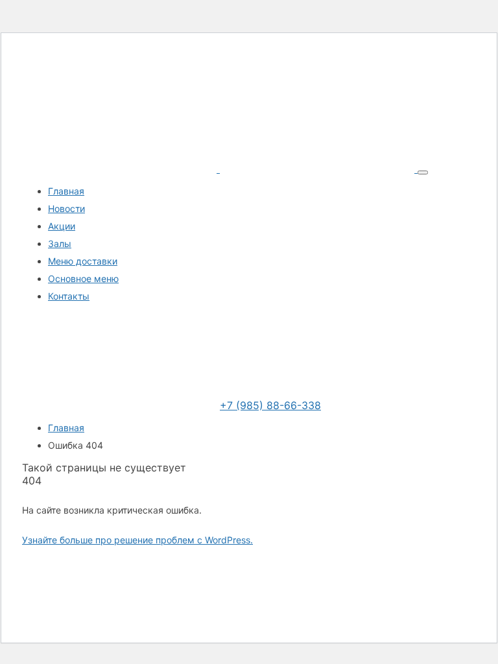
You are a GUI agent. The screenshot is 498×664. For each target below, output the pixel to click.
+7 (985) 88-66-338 (270, 405)
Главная (66, 190)
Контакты (68, 296)
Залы (59, 243)
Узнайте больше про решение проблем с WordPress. (137, 539)
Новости (66, 208)
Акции (61, 225)
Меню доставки (82, 261)
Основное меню (83, 278)
